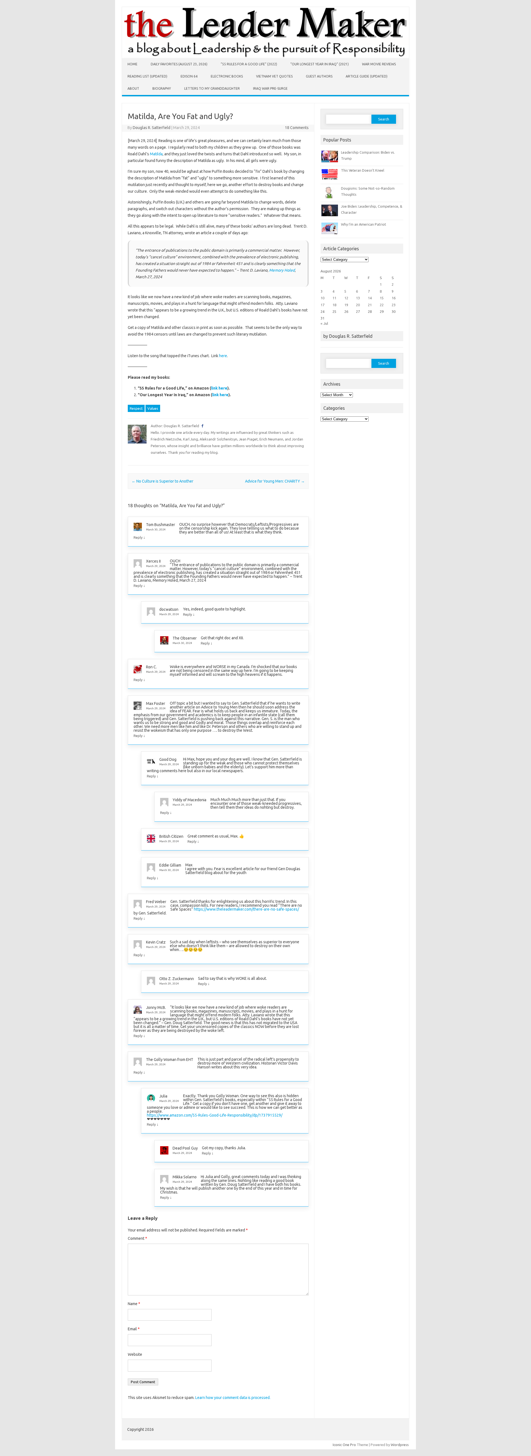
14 (370, 298)
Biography (161, 88)
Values (152, 408)
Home (132, 64)
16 (393, 298)
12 (346, 298)
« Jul (324, 323)
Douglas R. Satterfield (151, 127)
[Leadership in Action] (265, 57)
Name (134, 1304)
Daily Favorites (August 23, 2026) (179, 64)
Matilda (156, 154)
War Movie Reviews (379, 64)
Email (134, 1329)
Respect (136, 408)
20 (358, 305)
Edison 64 (189, 76)
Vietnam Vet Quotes (274, 76)
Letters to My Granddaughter (212, 88)
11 (334, 298)
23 (393, 305)
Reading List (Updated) (147, 76)
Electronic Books (227, 76)
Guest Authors (319, 76)
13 (358, 298)
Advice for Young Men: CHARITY (275, 481)
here (223, 356)
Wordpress (400, 1445)
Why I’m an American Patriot (363, 224)
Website (135, 1354)
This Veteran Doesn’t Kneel (362, 170)
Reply (138, 537)
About (133, 88)
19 (346, 305)
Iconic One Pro (344, 1445)
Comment (137, 1238)
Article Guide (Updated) (366, 76)
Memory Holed (282, 270)
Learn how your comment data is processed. (232, 1397)
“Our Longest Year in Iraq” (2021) (319, 64)
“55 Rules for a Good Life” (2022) (249, 64)
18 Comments (297, 127)
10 (322, 298)
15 (382, 298)
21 (370, 305)
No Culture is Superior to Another (162, 481)
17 (322, 305)
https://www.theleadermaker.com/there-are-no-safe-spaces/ (246, 909)
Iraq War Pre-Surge (270, 88)
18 (334, 305)
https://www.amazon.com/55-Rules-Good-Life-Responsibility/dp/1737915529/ (214, 1115)
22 (382, 305)
